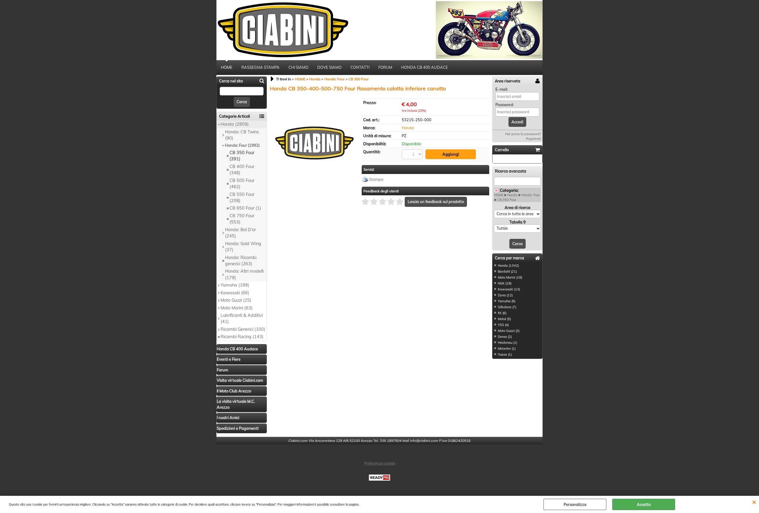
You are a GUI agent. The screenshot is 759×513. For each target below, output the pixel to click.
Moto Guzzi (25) (236, 300)
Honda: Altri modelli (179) (244, 274)
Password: (504, 104)
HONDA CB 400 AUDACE (424, 67)
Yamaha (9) (506, 301)
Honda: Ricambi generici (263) (240, 260)
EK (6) (502, 313)
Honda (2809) (235, 124)
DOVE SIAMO (329, 67)
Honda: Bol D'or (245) (240, 233)
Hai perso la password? (523, 134)
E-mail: (501, 89)
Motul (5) (504, 319)
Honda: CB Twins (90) (242, 135)
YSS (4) (503, 325)
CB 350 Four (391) (241, 156)
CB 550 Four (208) (241, 197)
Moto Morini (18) (510, 277)
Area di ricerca (517, 207)
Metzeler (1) (507, 348)
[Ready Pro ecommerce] (379, 477)
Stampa (376, 179)
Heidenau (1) (507, 343)
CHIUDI (754, 502)
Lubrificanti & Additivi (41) (242, 318)
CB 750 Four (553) (241, 219)
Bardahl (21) (507, 271)
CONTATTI (359, 67)
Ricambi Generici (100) (243, 329)
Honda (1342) (508, 265)
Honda (408, 127)
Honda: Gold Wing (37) (243, 246)
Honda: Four (531, 195)
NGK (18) (504, 283)
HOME (226, 67)
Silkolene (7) (507, 307)
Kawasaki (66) (235, 292)
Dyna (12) (505, 295)
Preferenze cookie (379, 463)
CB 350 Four (506, 200)
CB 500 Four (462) (241, 183)
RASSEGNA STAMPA (260, 67)
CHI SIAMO (298, 67)
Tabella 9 (517, 222)
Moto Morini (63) (237, 308)
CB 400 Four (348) (241, 169)
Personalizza (575, 504)
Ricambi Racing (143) (242, 336)
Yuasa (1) (505, 354)
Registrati (533, 139)
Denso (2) (505, 337)
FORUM (385, 67)
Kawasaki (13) (509, 289)
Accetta (644, 504)
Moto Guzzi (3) (508, 331)
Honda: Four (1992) (242, 145)
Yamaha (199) (235, 285)
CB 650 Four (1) (245, 208)
